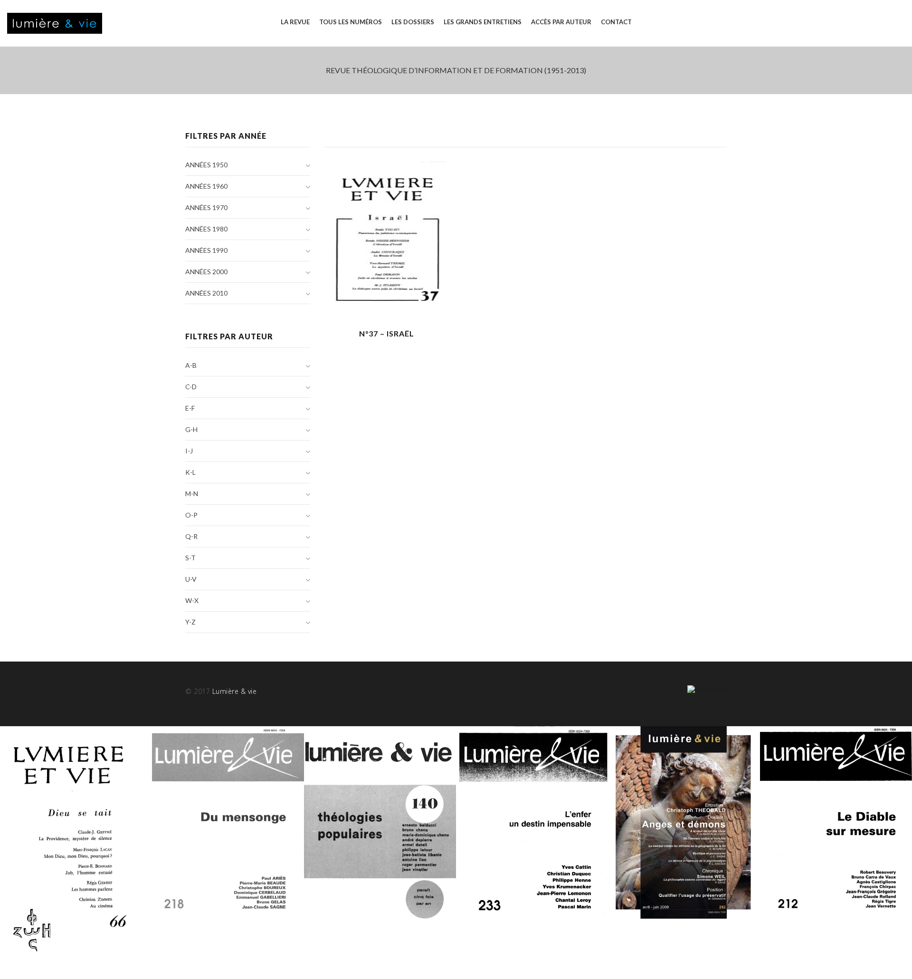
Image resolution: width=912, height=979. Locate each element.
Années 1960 (206, 186)
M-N (191, 494)
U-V (191, 579)
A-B (191, 365)
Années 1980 (206, 229)
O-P (191, 515)
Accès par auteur (561, 22)
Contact (616, 22)
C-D (191, 387)
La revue (295, 22)
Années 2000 (206, 272)
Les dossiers (412, 22)
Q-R (191, 536)
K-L (190, 472)
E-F (190, 408)
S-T (190, 558)
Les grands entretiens (483, 22)
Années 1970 (206, 207)
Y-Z (190, 622)
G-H (191, 429)
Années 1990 (206, 250)
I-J (189, 451)
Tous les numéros (350, 22)
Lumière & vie (234, 691)
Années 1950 (206, 165)
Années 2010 (206, 293)
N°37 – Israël (386, 333)
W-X (192, 600)
